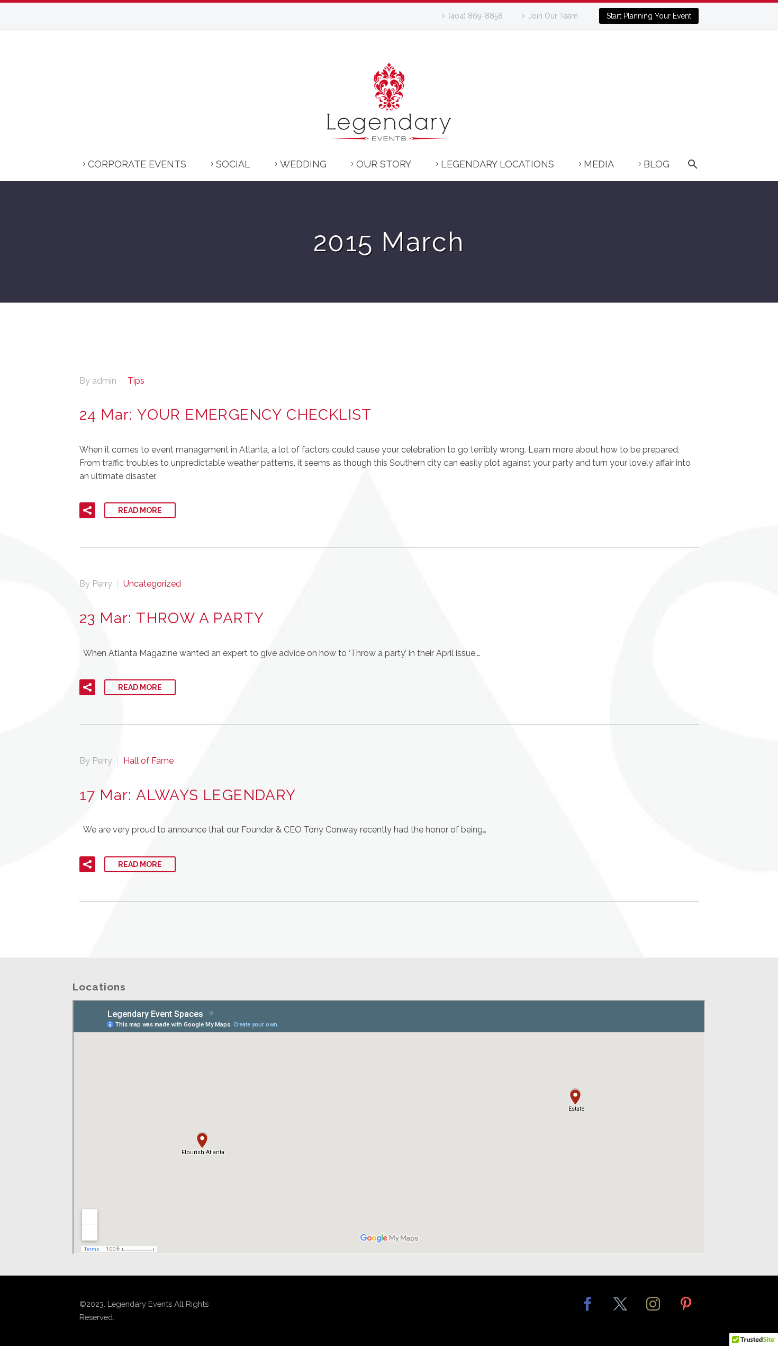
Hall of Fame (148, 761)
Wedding (303, 164)
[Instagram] (653, 1311)
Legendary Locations (497, 164)
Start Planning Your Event (649, 16)
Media (599, 164)
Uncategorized (152, 584)
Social (233, 164)
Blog (657, 164)
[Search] (691, 169)
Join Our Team (553, 16)
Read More (140, 510)
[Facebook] (587, 1311)
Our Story (383, 164)
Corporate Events (137, 164)
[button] (87, 510)
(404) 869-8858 (475, 16)
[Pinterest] (686, 1311)
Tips (136, 381)
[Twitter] (620, 1311)
